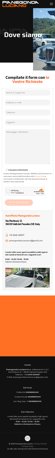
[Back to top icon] (27, 438)
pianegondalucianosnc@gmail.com (30, 377)
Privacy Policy (40, 176)
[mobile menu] (51, 4)
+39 (32, 374)
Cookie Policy (27, 446)
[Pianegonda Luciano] (20, 4)
